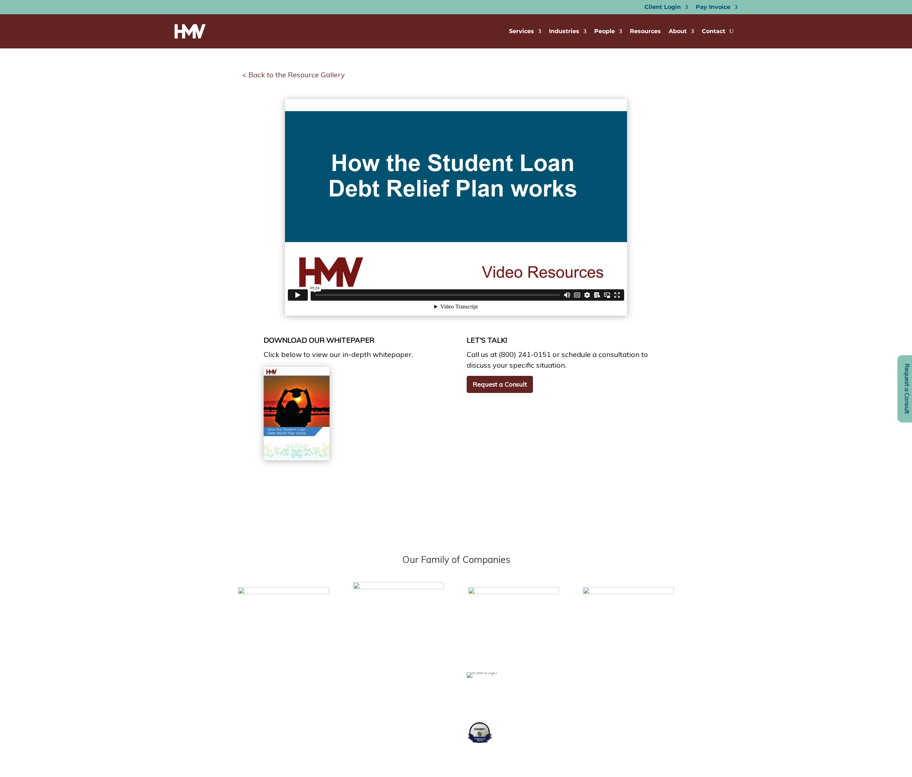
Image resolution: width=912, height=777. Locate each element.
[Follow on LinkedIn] (385, 687)
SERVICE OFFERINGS (288, 716)
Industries (564, 31)
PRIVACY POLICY (284, 743)
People (604, 31)
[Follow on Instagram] (413, 687)
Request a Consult (500, 384)
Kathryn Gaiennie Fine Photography (389, 717)
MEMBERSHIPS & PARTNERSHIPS (302, 703)
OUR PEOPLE (279, 690)
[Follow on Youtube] (399, 687)
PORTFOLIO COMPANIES (292, 730)
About (678, 31)
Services (521, 31)
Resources (645, 31)
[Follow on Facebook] (371, 687)
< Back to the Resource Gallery (293, 74)
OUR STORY (278, 676)
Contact (713, 31)
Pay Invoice (713, 7)
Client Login (662, 7)
